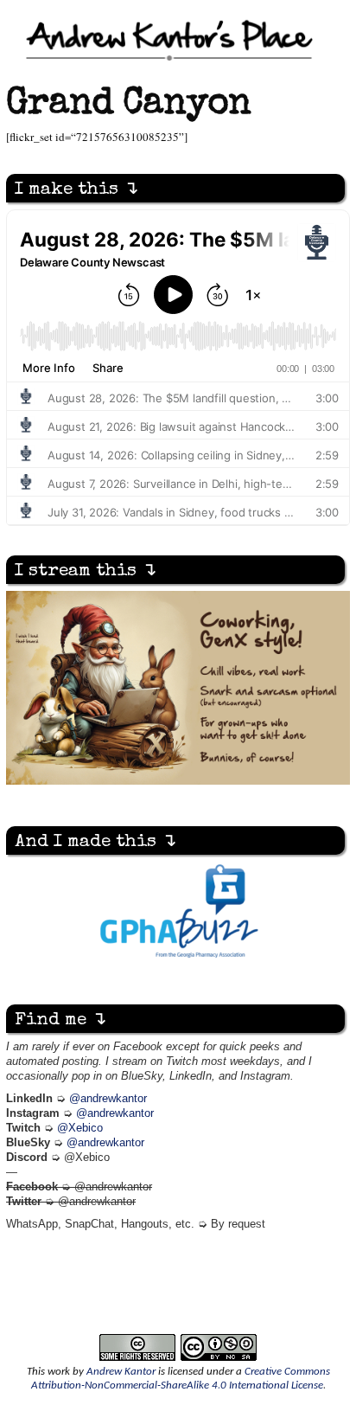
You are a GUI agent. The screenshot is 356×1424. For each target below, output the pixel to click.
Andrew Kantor (121, 1371)
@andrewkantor (108, 1099)
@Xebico (80, 1128)
